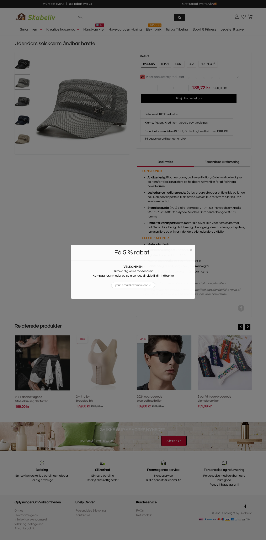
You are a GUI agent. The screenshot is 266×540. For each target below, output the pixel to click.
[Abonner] (149, 285)
